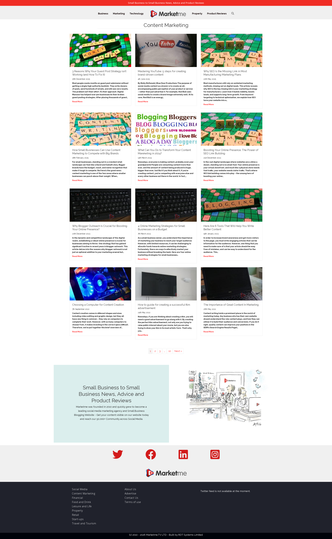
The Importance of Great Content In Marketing (231, 304)
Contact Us (131, 497)
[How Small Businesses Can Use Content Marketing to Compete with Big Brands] (100, 128)
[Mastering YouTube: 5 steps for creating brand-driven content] (166, 50)
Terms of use (133, 502)
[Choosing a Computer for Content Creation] (100, 283)
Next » (178, 351)
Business (103, 13)
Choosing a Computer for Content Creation (98, 304)
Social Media (79, 489)
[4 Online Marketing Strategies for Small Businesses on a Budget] (166, 204)
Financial (77, 497)
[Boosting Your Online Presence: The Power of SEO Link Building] (231, 128)
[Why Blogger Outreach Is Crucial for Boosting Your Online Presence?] (100, 204)
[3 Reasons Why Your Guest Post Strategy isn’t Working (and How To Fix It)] (100, 50)
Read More (77, 102)
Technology (137, 13)
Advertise (130, 493)
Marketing (119, 13)
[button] (232, 13)
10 (169, 351)
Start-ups (78, 519)
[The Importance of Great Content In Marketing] (231, 283)
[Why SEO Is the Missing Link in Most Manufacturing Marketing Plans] (231, 50)
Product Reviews (217, 13)
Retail (75, 515)
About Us (130, 489)
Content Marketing (83, 493)
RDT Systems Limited (190, 534)
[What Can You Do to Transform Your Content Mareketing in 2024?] (166, 128)
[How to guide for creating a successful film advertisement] (166, 283)
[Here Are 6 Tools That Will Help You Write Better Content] (231, 204)
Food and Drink (81, 502)
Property (197, 13)
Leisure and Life (82, 506)
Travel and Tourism (84, 523)
